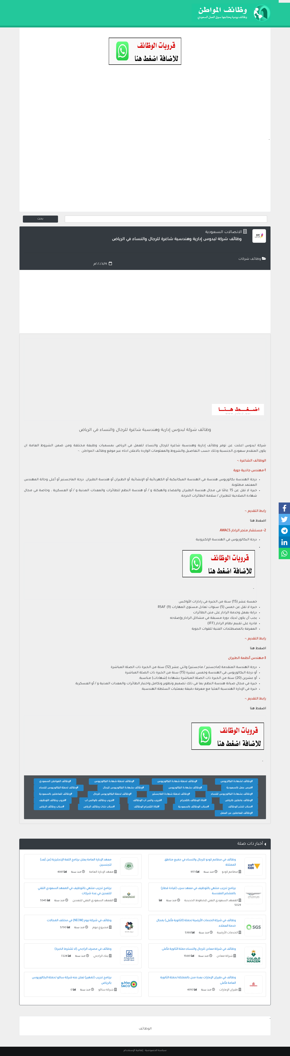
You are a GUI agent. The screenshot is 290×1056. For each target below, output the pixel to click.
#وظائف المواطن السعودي (55, 781)
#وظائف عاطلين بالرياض (239, 800)
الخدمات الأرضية (227, 933)
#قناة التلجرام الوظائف (146, 807)
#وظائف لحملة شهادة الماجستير (171, 794)
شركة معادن (224, 956)
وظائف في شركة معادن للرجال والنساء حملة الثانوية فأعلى (199, 949)
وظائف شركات (250, 259)
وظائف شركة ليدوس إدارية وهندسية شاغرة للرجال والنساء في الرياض (145, 430)
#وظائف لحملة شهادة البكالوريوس (177, 781)
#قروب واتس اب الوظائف (147, 800)
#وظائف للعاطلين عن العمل (236, 813)
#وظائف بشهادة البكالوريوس (185, 788)
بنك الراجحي (100, 956)
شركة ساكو (106, 990)
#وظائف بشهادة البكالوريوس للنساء (232, 794)
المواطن (88, 451)
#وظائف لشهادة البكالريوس (236, 781)
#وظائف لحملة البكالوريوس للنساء (58, 788)
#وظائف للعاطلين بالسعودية (55, 794)
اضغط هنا (258, 521)
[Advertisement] (145, 105)
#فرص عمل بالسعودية (240, 788)
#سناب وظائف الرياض (51, 807)
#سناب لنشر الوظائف (240, 807)
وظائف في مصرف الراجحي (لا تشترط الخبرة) (83, 949)
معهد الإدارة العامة (101, 872)
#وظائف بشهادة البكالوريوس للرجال (123, 788)
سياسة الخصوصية (156, 1050)
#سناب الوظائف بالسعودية (193, 807)
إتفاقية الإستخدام (133, 1050)
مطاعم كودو (229, 872)
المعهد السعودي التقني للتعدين (93, 900)
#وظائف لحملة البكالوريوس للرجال (112, 794)
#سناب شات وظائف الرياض (99, 807)
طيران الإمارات (228, 990)
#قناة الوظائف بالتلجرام (193, 800)
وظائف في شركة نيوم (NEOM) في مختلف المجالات (79, 920)
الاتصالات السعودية (223, 232)
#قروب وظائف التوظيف (52, 800)
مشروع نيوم (100, 927)
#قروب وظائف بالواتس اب (99, 800)
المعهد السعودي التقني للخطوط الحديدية (211, 900)
